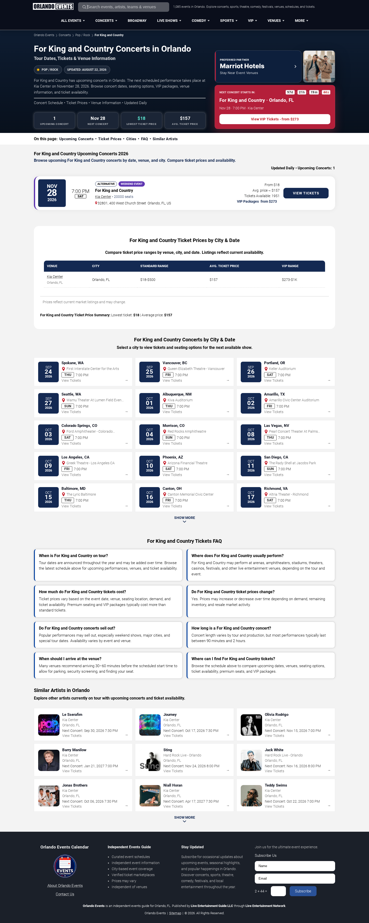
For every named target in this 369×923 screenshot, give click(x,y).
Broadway (137, 21)
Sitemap (175, 913)
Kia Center (103, 197)
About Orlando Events (65, 885)
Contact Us (65, 894)
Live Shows (167, 21)
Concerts (104, 21)
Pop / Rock (82, 35)
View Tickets (306, 193)
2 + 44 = (261, 891)
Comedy (199, 21)
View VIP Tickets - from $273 (275, 119)
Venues (274, 21)
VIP (251, 21)
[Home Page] (53, 7)
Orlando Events (44, 35)
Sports (227, 21)
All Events (71, 21)
